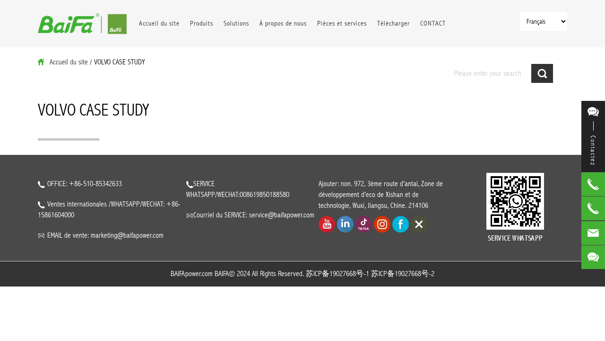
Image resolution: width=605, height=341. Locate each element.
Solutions (236, 23)
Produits (201, 23)
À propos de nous (283, 23)
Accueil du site (159, 23)
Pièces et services (342, 23)
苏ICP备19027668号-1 (337, 273)
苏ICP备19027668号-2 (402, 273)
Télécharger (393, 23)
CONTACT (433, 23)
